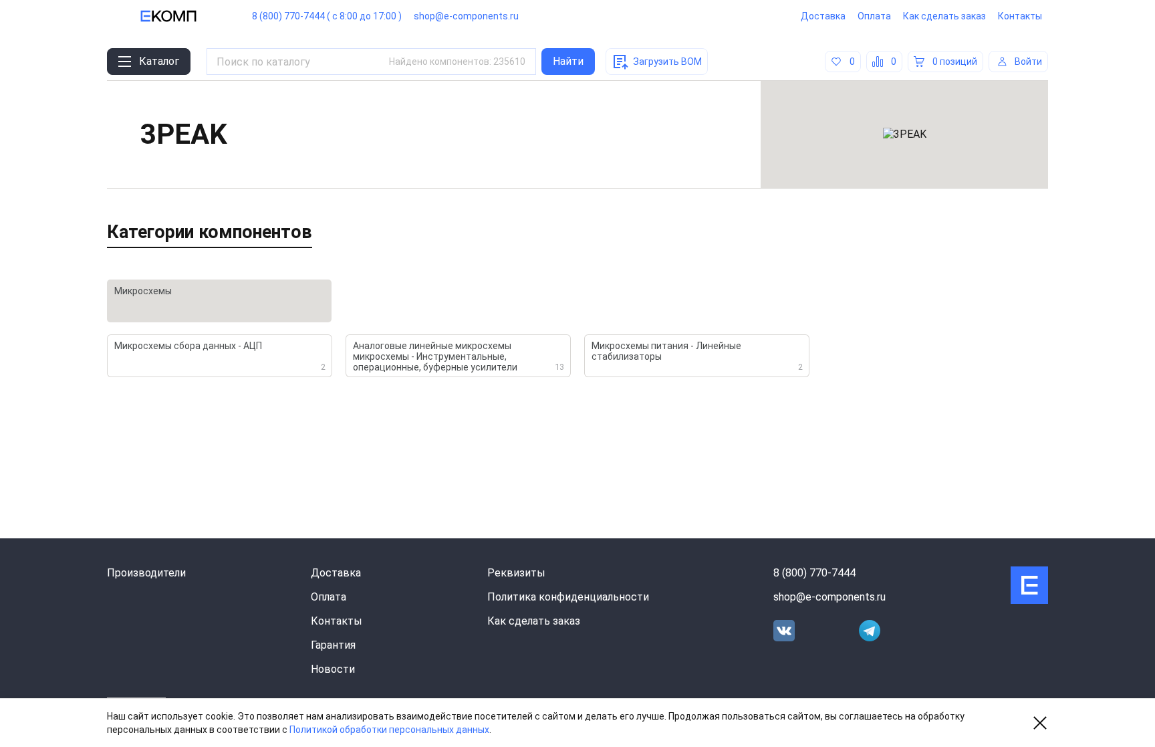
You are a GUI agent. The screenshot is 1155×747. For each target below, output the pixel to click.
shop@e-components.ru (466, 16)
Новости (333, 669)
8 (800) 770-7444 (814, 572)
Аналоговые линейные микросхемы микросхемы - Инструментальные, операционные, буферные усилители (458, 356)
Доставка (823, 16)
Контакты (1020, 16)
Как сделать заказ (944, 16)
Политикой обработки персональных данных (389, 729)
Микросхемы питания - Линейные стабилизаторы (697, 356)
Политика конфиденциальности (568, 597)
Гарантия (333, 645)
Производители (146, 572)
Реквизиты (516, 572)
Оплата (874, 16)
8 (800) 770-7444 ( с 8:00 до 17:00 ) (327, 16)
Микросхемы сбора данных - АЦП (220, 356)
